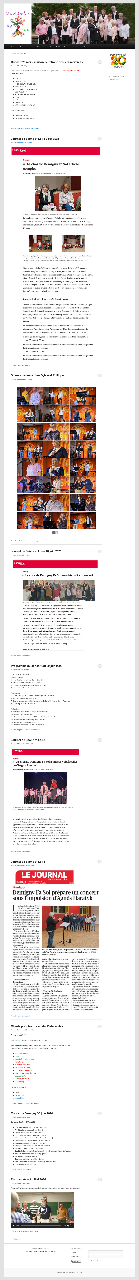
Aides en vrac (68, 47)
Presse (86, 47)
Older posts (15, 1239)
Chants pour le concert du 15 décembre (37, 1026)
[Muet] (68, 1225)
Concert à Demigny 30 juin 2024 (32, 1113)
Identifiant (74, 1252)
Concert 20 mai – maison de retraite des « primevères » (47, 62)
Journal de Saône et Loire (28, 740)
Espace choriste (55, 47)
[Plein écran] (71, 1225)
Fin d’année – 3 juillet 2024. (29, 1179)
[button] (42, 1209)
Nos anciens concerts (26, 47)
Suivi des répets (42, 47)
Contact (78, 47)
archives (19, 1169)
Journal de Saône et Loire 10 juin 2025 (36, 551)
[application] (42, 1210)
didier (25, 54)
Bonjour (13, 47)
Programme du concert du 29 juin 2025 (36, 666)
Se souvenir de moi (96, 1261)
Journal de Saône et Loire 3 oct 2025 (35, 139)
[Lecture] (14, 1225)
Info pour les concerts (23, 128)
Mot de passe (75, 1256)
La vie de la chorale (23, 541)
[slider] (41, 1225)
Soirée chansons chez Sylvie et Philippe (37, 375)
